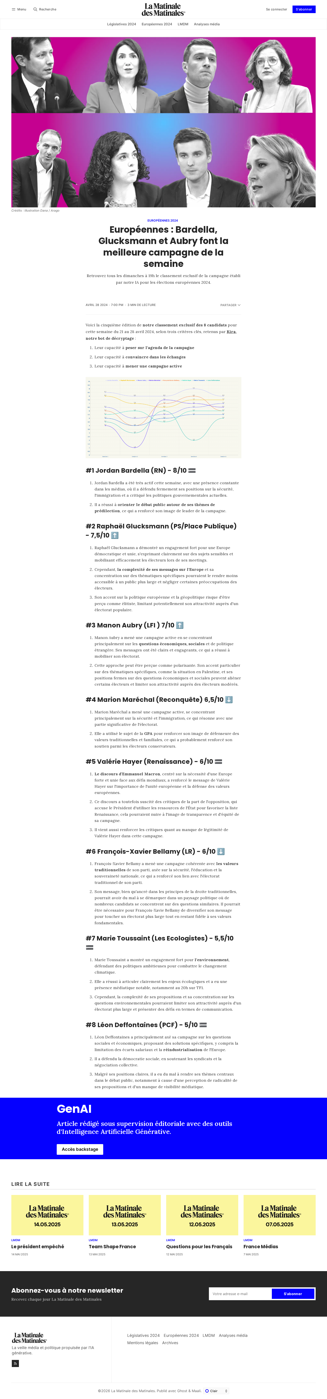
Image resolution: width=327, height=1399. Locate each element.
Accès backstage (80, 1149)
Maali (196, 1391)
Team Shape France (112, 1246)
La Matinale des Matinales (133, 1391)
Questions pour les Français (199, 1246)
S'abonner (304, 9)
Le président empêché (37, 1246)
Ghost (182, 1391)
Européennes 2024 (162, 220)
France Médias (261, 1246)
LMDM (15, 1240)
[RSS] (15, 1363)
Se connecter (276, 9)
